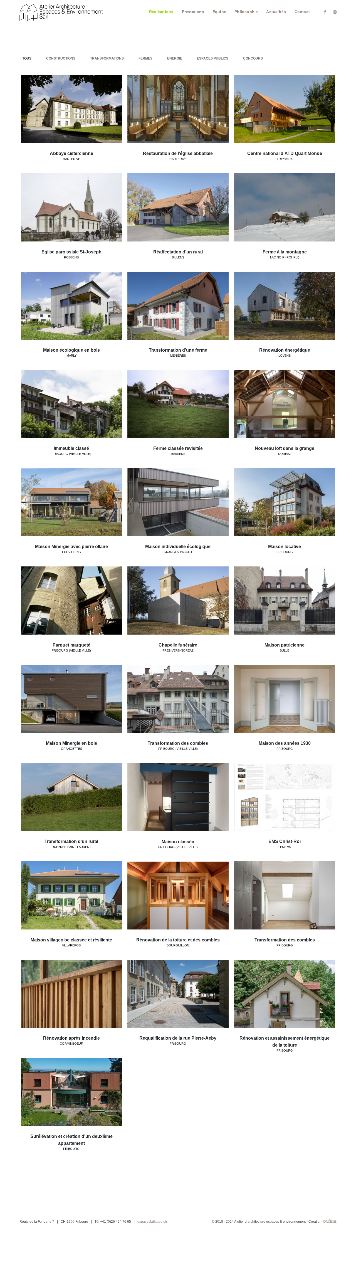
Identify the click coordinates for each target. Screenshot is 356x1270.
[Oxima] (61, 12)
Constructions (60, 58)
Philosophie (246, 11)
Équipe (219, 11)
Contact (302, 11)
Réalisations (161, 11)
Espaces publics (212, 58)
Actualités (276, 11)
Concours (253, 58)
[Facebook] (325, 12)
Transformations (107, 58)
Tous (26, 58)
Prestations (193, 11)
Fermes (145, 58)
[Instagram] (333, 12)
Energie (174, 58)
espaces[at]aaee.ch (152, 1222)
